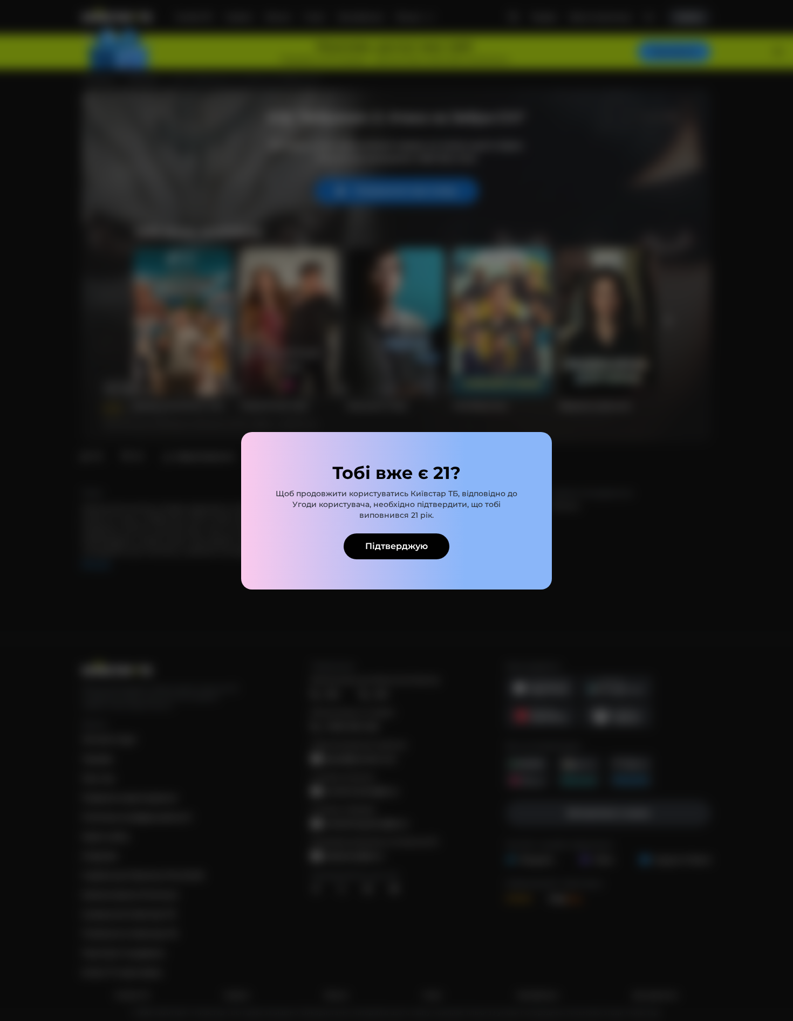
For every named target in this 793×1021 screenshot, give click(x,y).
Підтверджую (396, 546)
